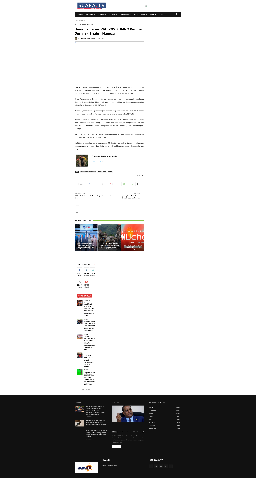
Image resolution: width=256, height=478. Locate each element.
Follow (86, 269)
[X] (166, 466)
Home (76, 20)
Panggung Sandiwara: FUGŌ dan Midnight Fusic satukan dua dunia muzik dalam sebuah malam (89, 309)
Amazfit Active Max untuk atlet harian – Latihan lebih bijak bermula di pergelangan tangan (96, 422)
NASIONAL (82, 20)
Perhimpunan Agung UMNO (88, 171)
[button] (176, 14)
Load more (85, 389)
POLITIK (85, 25)
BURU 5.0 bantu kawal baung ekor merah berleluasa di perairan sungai (89, 360)
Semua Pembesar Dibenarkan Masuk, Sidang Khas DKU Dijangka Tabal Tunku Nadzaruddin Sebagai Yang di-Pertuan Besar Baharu (95, 410)
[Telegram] (161, 466)
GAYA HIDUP (87, 300)
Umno (110, 171)
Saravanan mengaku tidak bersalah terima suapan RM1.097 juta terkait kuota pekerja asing (128, 426)
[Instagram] (156, 466)
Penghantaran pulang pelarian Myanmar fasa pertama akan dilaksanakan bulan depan (89, 326)
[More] (138, 184)
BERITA (109, 241)
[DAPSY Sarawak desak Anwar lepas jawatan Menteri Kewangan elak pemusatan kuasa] (79, 336)
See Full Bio (97, 161)
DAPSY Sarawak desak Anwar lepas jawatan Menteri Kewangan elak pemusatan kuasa (89, 343)
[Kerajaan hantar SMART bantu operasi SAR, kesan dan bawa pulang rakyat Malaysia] (109, 237)
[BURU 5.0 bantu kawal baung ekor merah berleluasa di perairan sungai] (79, 355)
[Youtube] (171, 466)
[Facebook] (151, 466)
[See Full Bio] (103, 161)
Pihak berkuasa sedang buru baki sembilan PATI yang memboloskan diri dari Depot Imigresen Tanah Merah (89, 378)
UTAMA (91, 25)
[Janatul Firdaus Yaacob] (76, 38)
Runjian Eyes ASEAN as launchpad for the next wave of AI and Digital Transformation (86, 246)
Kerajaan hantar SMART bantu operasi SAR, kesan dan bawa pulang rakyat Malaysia (109, 246)
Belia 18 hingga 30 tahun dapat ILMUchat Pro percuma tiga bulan (133, 247)
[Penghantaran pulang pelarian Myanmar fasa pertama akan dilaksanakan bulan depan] (79, 321)
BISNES (86, 241)
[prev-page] (76, 255)
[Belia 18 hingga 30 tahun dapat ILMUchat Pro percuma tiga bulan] (132, 237)
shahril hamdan (102, 171)
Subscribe (87, 280)
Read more (116, 447)
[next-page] (79, 255)
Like (79, 269)
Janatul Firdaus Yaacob (87, 38)
